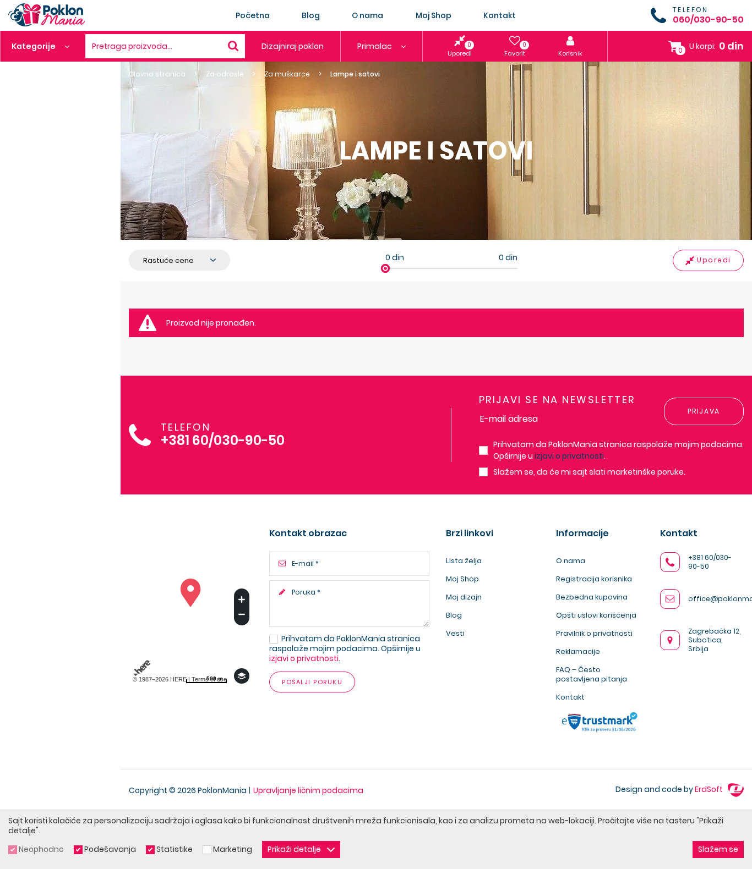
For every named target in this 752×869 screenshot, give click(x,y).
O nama (367, 15)
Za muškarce (287, 74)
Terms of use (209, 679)
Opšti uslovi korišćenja (596, 615)
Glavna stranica (157, 74)
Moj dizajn (464, 597)
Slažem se (718, 849)
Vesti (455, 633)
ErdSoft (709, 789)
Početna (253, 15)
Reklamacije (578, 651)
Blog (311, 15)
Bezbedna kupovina (592, 597)
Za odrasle (225, 74)
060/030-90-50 (708, 19)
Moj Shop (433, 15)
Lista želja (464, 561)
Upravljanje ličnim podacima (308, 790)
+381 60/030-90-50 (223, 441)
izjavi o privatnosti (569, 455)
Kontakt (499, 15)
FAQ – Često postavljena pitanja (591, 674)
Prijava (704, 411)
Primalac (375, 46)
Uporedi (714, 260)
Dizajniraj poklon (292, 46)
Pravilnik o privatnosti (594, 633)
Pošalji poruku (312, 682)
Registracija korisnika (594, 579)
